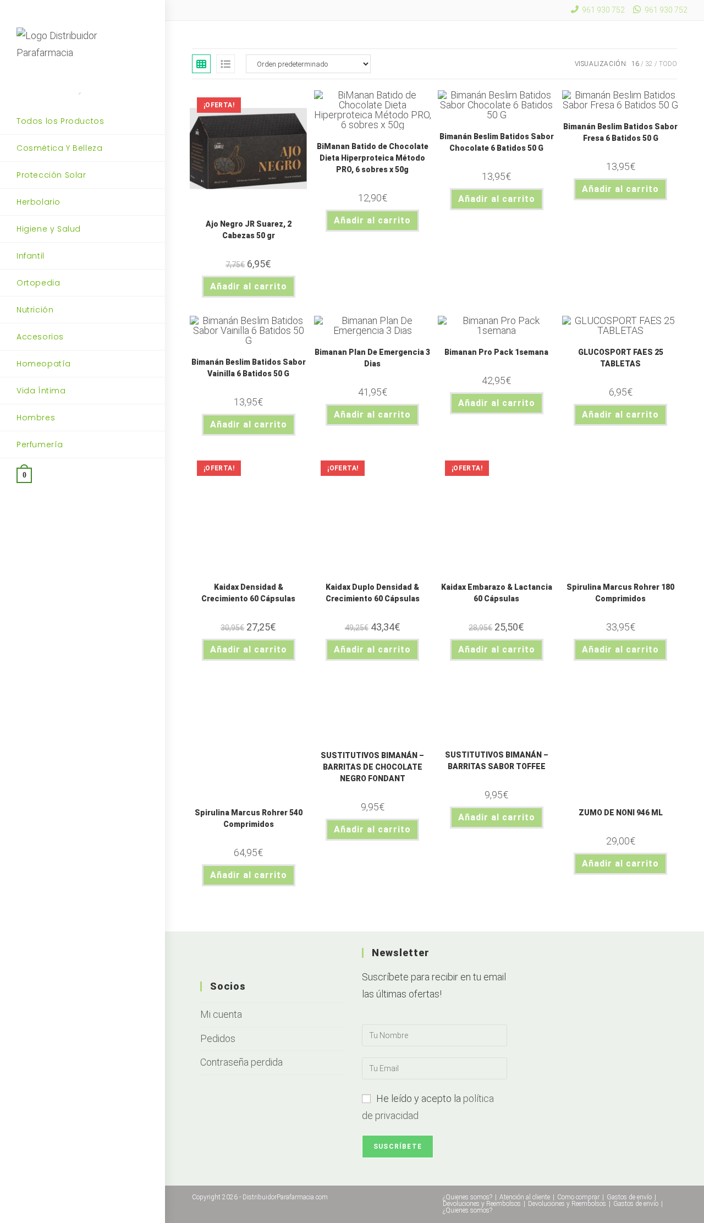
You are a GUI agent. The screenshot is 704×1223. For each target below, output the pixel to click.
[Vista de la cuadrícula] (201, 63)
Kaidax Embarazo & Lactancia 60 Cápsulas (496, 593)
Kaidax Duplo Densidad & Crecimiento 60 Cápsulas (373, 593)
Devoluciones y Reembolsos (482, 1204)
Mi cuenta (221, 1014)
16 (635, 64)
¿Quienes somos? (467, 1197)
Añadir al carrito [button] (248, 286)
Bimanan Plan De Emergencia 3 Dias (372, 358)
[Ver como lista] (225, 63)
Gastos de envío (629, 1197)
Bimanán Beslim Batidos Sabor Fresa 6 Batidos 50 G (620, 132)
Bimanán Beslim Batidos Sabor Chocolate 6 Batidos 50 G (496, 142)
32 (649, 64)
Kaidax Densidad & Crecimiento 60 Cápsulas (248, 593)
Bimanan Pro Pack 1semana (496, 352)
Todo (668, 64)
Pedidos (217, 1038)
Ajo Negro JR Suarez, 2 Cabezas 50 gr (249, 230)
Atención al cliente (524, 1197)
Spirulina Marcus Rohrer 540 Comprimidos (248, 818)
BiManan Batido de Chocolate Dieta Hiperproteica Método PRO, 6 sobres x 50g (372, 158)
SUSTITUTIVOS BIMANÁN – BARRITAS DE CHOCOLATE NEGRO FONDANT (372, 767)
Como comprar (578, 1197)
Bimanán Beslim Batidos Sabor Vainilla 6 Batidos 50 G (248, 368)
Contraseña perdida (241, 1062)
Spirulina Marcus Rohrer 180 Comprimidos (620, 593)
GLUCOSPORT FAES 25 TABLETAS (620, 358)
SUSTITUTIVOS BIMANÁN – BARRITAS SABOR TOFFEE (496, 760)
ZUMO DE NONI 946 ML (621, 812)
